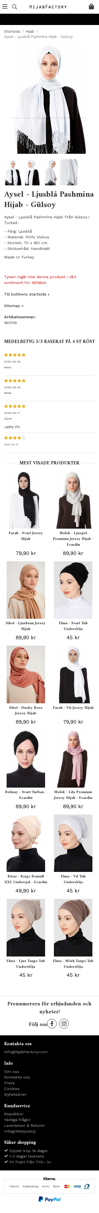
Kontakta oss (17, 1077)
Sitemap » (13, 305)
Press (9, 1083)
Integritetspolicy (19, 1131)
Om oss (11, 1071)
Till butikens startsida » (27, 294)
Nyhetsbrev (15, 1094)
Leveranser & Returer (24, 1125)
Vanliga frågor (17, 1119)
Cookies (12, 1088)
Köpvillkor (13, 1114)
